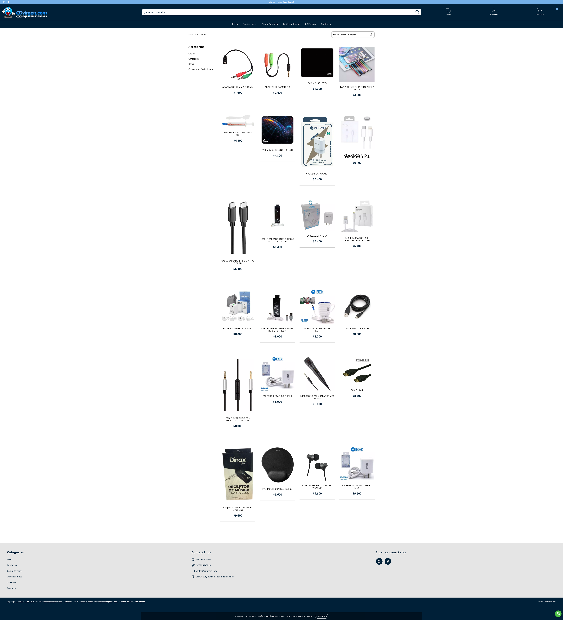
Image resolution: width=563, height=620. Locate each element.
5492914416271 (203, 559)
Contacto (326, 24)
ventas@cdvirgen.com (206, 571)
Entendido (321, 616)
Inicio (235, 24)
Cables (191, 53)
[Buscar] (417, 12)
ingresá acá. (112, 601)
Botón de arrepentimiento (133, 601)
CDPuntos (310, 24)
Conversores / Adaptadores (201, 69)
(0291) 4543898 (203, 565)
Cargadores (193, 58)
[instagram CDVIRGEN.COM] (4, 2)
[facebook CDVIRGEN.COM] (8, 2)
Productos (249, 24)
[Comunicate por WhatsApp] (558, 613)
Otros (191, 64)
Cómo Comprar (270, 24)
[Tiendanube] (547, 602)
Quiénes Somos (291, 24)
